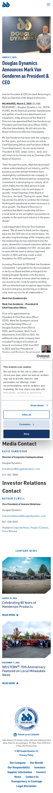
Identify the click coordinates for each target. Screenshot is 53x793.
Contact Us (32, 776)
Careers (41, 772)
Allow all (26, 414)
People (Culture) (39, 527)
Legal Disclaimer (26, 786)
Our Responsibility (19, 767)
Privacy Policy (26, 755)
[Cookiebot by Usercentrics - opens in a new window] (37, 356)
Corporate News (20, 527)
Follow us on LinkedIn (28, 734)
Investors (39, 767)
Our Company (18, 762)
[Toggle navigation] (48, 4)
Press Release (9, 531)
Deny (26, 434)
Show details (37, 405)
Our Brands (36, 762)
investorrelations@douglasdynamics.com (24, 515)
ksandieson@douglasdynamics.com (21, 468)
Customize (24, 424)
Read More (8, 614)
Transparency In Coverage (26, 781)
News (17, 776)
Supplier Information (19, 772)
